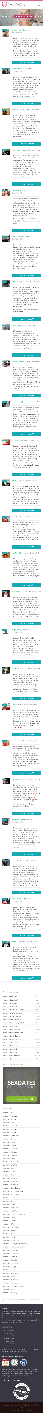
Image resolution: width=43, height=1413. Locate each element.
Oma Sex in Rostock (9, 1231)
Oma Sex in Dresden (9, 1145)
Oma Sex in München (10, 1119)
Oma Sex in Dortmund (10, 1136)
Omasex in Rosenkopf (21, 1000)
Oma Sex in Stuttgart (10, 1129)
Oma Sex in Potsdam (10, 1237)
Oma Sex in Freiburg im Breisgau (14, 1214)
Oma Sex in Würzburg (10, 1293)
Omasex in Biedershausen (21, 1036)
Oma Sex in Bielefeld (10, 1165)
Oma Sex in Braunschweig (11, 1195)
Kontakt (13, 1410)
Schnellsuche (10, 1331)
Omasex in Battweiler (21, 1059)
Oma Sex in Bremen (9, 1139)
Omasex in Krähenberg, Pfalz (21, 1016)
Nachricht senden (26, 62)
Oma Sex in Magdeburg (10, 1211)
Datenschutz (20, 1410)
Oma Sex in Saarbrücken (11, 1240)
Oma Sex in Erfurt (9, 1224)
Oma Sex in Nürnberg (10, 1152)
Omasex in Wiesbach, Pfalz (21, 1007)
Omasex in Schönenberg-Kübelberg (21, 1023)
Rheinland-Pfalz (21, 1300)
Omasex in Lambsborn (21, 1003)
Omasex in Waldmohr (21, 1026)
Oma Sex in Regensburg (11, 1273)
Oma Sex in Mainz (9, 1217)
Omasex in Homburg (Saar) (21, 1029)
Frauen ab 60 (10, 1341)
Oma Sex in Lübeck (9, 1221)
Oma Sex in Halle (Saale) (11, 1208)
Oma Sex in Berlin (9, 1113)
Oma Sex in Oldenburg (10, 1250)
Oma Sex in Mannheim (10, 1178)
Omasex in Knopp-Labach (21, 1046)
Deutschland (12, 1300)
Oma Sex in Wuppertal (10, 1162)
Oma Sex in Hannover (10, 1149)
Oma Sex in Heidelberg (10, 1263)
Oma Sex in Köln (8, 1123)
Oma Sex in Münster (9, 1172)
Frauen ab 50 (10, 1338)
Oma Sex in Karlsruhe (10, 1175)
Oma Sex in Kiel (8, 1201)
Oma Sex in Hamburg (10, 1116)
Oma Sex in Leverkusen (10, 1257)
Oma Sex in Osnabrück (10, 1253)
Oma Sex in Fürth (8, 1289)
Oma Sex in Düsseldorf (10, 1132)
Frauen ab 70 (10, 1344)
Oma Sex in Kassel (9, 1234)
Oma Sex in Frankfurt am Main (13, 1126)
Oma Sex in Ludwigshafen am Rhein (15, 1244)
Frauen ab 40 (10, 1336)
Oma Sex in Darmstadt (10, 1260)
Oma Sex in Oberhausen (11, 1227)
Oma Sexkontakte (35, 1312)
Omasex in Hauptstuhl (21, 1052)
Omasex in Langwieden (21, 1049)
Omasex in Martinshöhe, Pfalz (21, 1033)
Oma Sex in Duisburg (10, 1155)
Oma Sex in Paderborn (10, 1280)
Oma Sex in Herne (9, 1270)
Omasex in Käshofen (21, 997)
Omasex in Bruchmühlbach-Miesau (21, 1010)
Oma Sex (4, 1300)
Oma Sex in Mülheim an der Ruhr (14, 1247)
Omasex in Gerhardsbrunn (21, 1056)
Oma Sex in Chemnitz (10, 1204)
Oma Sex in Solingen (9, 1267)
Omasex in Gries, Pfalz (21, 1043)
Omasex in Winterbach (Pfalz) (21, 1039)
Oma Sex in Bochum (9, 1159)
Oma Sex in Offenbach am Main (13, 1286)
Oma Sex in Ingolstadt (10, 1283)
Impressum (28, 1410)
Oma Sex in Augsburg (10, 1181)
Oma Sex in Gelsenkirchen (11, 1188)
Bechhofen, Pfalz (18, 32)
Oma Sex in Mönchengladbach (13, 1191)
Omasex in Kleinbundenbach (21, 1013)
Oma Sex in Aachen (9, 1198)
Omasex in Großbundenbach (21, 1020)
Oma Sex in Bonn (8, 1168)
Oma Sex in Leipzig (9, 1142)
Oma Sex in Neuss (9, 1276)
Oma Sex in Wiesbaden (10, 1185)
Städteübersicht (10, 1333)
